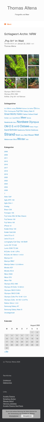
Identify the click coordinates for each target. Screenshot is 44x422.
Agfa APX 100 (9, 200)
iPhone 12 (7, 225)
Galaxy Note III (29, 111)
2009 (6, 155)
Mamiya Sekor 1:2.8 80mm (13, 264)
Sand (6, 129)
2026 (6, 190)
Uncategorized (9, 312)
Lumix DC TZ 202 (10, 245)
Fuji (17, 111)
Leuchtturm (16, 118)
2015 (6, 161)
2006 (6, 151)
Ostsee (24, 126)
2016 (6, 164)
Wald (26, 135)
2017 (6, 167)
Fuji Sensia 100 (9, 219)
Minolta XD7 (8, 267)
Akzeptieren (27, 416)
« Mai (6, 351)
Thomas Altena (10, 46)
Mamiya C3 (8, 258)
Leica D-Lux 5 (9, 235)
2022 (6, 180)
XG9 (27, 139)
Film (5, 111)
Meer (23, 117)
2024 (6, 187)
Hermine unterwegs (10, 403)
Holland (30, 114)
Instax (6, 118)
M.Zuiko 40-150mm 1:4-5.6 (13, 254)
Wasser (31, 135)
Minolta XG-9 (9, 271)
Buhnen (24, 108)
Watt (36, 134)
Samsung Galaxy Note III (13, 309)
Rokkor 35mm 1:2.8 (11, 303)
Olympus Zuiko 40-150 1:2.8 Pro (16, 300)
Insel (36, 114)
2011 (6, 158)
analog (14, 108)
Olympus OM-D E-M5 (12, 293)
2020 (6, 177)
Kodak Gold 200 (10, 232)
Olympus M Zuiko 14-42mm (14, 287)
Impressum (7, 380)
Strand (9, 134)
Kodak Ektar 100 (10, 229)
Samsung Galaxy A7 (11, 306)
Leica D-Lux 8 (9, 238)
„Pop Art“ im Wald (14, 40)
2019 (6, 174)
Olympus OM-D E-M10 (12, 290)
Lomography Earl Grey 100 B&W (15, 242)
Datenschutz (7, 383)
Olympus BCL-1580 (11, 284)
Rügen (36, 127)
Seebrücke (21, 130)
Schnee (13, 129)
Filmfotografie (12, 111)
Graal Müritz (10, 113)
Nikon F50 (7, 280)
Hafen (20, 113)
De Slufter (30, 108)
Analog (6, 206)
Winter (21, 139)
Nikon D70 (8, 277)
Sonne (28, 130)
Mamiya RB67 (9, 261)
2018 (6, 171)
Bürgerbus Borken (9, 399)
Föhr (21, 111)
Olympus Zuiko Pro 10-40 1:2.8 (15, 296)
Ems (38, 108)
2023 (6, 184)
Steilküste (34, 130)
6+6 (5, 108)
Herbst (25, 114)
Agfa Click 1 (8, 203)
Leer (10, 118)
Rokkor (32, 127)
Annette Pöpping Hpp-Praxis (13, 406)
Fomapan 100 (9, 213)
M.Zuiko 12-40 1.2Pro (12, 251)
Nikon (14, 122)
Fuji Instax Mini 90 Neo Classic (15, 216)
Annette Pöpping (9, 396)
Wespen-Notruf (8, 401)
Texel (17, 134)
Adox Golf (7, 196)
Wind (15, 139)
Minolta (29, 118)
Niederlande (8, 122)
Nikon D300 (8, 274)
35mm (9, 108)
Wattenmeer (8, 139)
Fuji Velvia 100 (9, 222)
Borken (19, 108)
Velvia (22, 135)
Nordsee (22, 121)
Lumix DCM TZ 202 (11, 248)
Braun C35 (8, 209)
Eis (35, 108)
